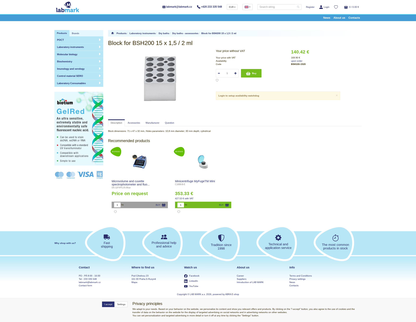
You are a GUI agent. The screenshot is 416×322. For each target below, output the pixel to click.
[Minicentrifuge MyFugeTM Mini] (203, 162)
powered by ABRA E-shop (226, 294)
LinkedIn (193, 281)
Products (62, 33)
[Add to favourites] (217, 80)
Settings (121, 304)
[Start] (112, 33)
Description (116, 122)
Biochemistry (64, 61)
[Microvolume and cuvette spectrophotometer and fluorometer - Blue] (139, 162)
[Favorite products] (336, 7)
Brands (75, 33)
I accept (108, 304)
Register (310, 7)
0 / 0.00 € (354, 7)
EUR (231, 7)
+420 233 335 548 (211, 6)
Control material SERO (70, 76)
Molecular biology (67, 54)
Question (169, 122)
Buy (254, 73)
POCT (60, 39)
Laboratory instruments (70, 47)
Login (326, 7)
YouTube (193, 286)
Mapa (134, 282)
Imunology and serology (70, 68)
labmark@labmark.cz (179, 6)
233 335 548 (90, 279)
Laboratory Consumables (71, 83)
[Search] (298, 7)
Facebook (194, 275)
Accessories (134, 122)
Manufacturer (152, 122)
